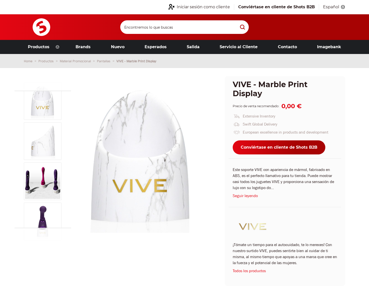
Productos (46, 61)
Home (28, 61)
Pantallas (104, 61)
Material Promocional (76, 61)
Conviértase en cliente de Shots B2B (279, 147)
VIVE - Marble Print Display (136, 61)
